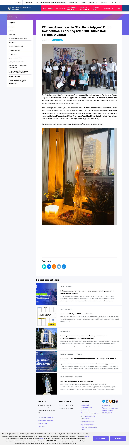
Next (112, 189)
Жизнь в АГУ (93, 2)
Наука (83, 2)
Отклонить (118, 438)
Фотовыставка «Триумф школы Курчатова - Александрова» (18, 71)
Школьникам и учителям (71, 8)
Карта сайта (41, 426)
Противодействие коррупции (90, 413)
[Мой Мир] (64, 266)
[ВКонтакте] (49, 266)
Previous (46, 189)
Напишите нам (42, 423)
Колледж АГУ (96, 8)
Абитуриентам (48, 8)
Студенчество (57, 40)
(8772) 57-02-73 (42, 406)
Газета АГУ (12, 42)
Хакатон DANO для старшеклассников (76, 314)
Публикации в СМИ (14, 50)
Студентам (59, 8)
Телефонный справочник (45, 420)
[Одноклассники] (54, 266)
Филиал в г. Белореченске (84, 8)
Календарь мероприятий (16, 62)
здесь (87, 436)
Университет (28, 2)
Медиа (16, 17)
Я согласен (100, 438)
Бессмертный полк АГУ (16, 46)
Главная (9, 17)
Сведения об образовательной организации (50, 2)
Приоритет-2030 (108, 8)
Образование (73, 2)
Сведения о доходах (87, 421)
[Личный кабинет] (115, 2)
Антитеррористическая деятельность (88, 417)
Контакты (104, 2)
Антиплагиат (106, 405)
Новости (11, 27)
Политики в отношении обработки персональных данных (89, 427)
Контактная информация (45, 417)
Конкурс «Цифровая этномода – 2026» (76, 381)
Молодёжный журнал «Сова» (18, 38)
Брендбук (12, 34)
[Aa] (111, 2)
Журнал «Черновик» (15, 76)
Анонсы (11, 31)
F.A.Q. (119, 8)
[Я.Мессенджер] (44, 266)
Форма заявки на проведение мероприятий (18, 66)
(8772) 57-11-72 (51, 406)
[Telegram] (59, 266)
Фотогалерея (13, 54)
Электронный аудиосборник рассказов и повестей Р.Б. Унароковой (17, 82)
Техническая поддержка (110, 408)
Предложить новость (15, 58)
